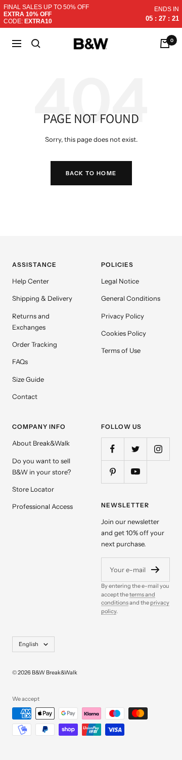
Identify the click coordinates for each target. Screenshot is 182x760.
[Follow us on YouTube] (135, 471)
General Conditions (130, 298)
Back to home (91, 173)
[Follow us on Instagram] (158, 448)
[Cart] (165, 43)
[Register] (155, 569)
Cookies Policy (123, 333)
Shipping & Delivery (42, 298)
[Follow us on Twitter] (135, 448)
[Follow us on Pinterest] (112, 471)
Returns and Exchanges (31, 321)
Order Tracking (34, 344)
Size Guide (28, 379)
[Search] (35, 43)
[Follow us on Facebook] (112, 448)
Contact (24, 396)
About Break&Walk (41, 443)
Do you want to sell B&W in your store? (41, 466)
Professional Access (42, 506)
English (28, 644)
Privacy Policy (122, 316)
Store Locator (33, 489)
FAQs (20, 361)
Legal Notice (120, 281)
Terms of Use (121, 350)
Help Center (30, 281)
